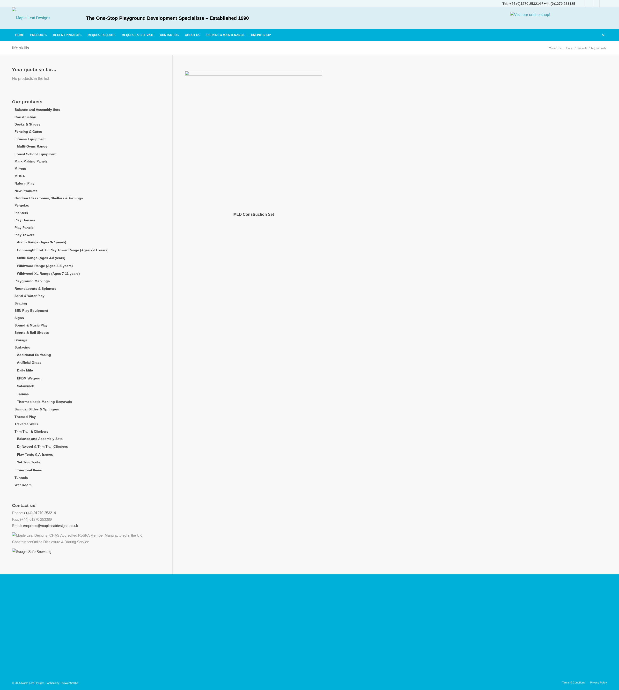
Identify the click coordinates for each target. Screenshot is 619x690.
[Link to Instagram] (588, 3)
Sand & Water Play (29, 296)
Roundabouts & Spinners (35, 288)
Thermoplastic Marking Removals (44, 402)
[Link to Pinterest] (603, 3)
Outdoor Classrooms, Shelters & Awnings (49, 198)
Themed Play (25, 417)
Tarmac (23, 394)
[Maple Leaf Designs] (31, 18)
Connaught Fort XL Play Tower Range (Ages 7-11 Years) (63, 250)
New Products (26, 191)
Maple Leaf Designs (32, 683)
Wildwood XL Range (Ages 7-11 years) (48, 273)
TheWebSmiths (69, 683)
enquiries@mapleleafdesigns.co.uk (50, 526)
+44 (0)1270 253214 (525, 4)
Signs (19, 318)
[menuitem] (19, 35)
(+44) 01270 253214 (40, 513)
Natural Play (24, 183)
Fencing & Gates (28, 132)
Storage (21, 340)
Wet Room (23, 485)
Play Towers (24, 235)
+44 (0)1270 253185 (559, 4)
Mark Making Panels (31, 161)
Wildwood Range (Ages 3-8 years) (45, 266)
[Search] (603, 35)
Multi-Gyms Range (32, 146)
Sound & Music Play (31, 325)
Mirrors (20, 169)
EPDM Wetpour (29, 378)
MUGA (20, 176)
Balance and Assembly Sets (37, 109)
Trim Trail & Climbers (31, 431)
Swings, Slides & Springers (37, 409)
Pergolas (22, 205)
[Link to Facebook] (581, 3)
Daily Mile (25, 370)
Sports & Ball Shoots (32, 332)
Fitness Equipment (30, 139)
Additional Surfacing (34, 355)
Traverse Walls (26, 424)
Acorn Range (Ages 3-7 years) (41, 242)
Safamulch (25, 386)
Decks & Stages (27, 124)
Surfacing (22, 347)
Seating (21, 303)
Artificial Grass (29, 362)
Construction (25, 117)
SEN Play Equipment (31, 310)
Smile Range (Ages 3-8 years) (41, 258)
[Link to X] (595, 3)
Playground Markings (32, 281)
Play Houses (25, 220)
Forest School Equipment (36, 154)
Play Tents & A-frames (35, 454)
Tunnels (21, 478)
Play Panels (24, 228)
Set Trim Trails (28, 462)
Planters (21, 213)
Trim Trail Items (29, 470)
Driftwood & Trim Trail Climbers (42, 446)
